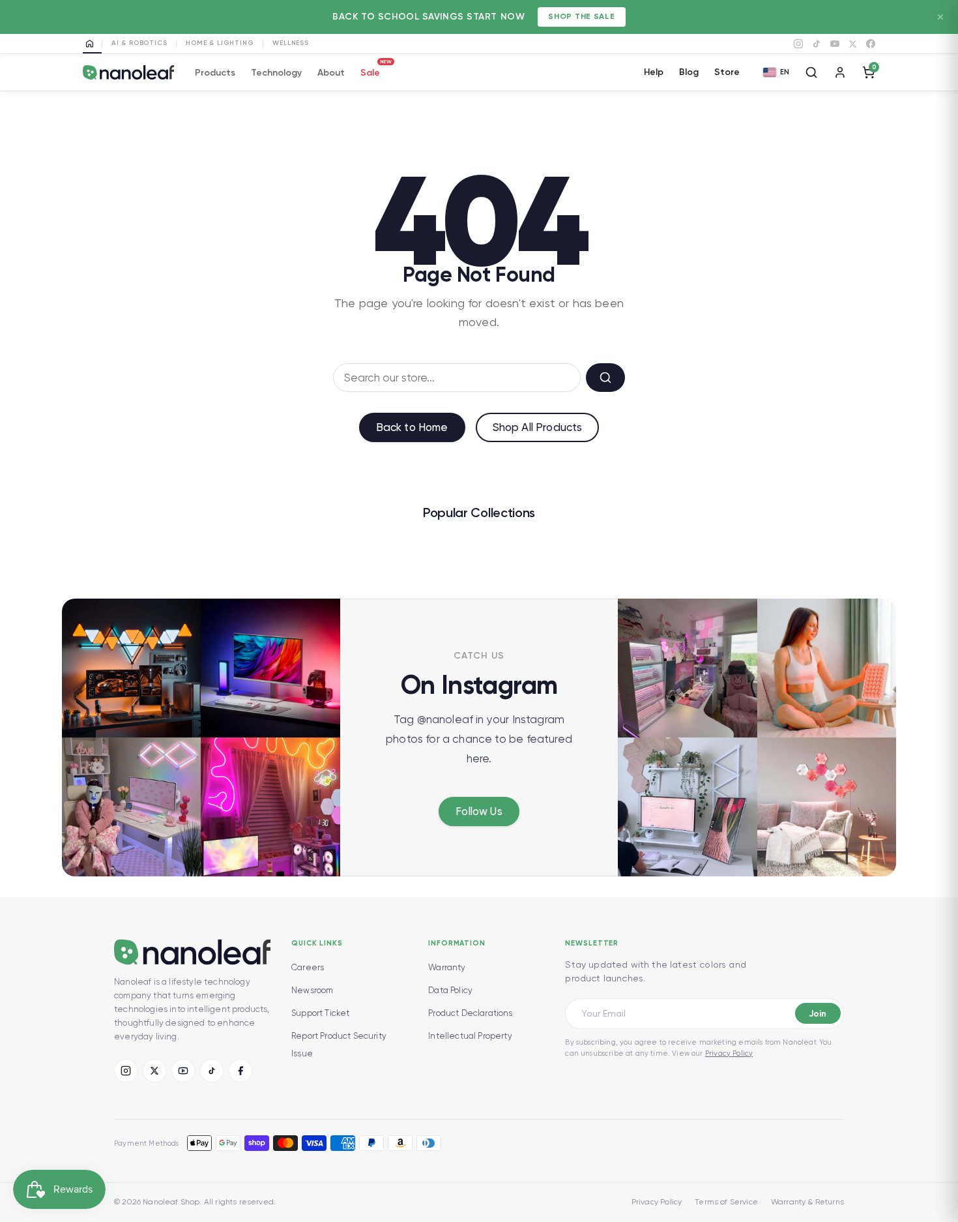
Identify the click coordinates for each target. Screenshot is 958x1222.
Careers (307, 967)
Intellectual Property (470, 1036)
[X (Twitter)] (154, 1070)
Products (215, 72)
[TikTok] (816, 43)
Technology (276, 72)
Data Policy (450, 990)
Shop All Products (538, 427)
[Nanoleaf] (128, 72)
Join (817, 1014)
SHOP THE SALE (581, 16)
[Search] (811, 72)
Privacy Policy (729, 1053)
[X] (853, 44)
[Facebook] (870, 43)
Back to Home (412, 427)
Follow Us (479, 811)
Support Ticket (320, 1013)
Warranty (446, 967)
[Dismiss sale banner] (940, 16)
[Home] (92, 43)
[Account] (840, 72)
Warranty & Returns (807, 1201)
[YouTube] (834, 43)
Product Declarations (470, 1013)
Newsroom (312, 990)
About (331, 72)
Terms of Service (726, 1201)
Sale (370, 70)
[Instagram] (798, 43)
